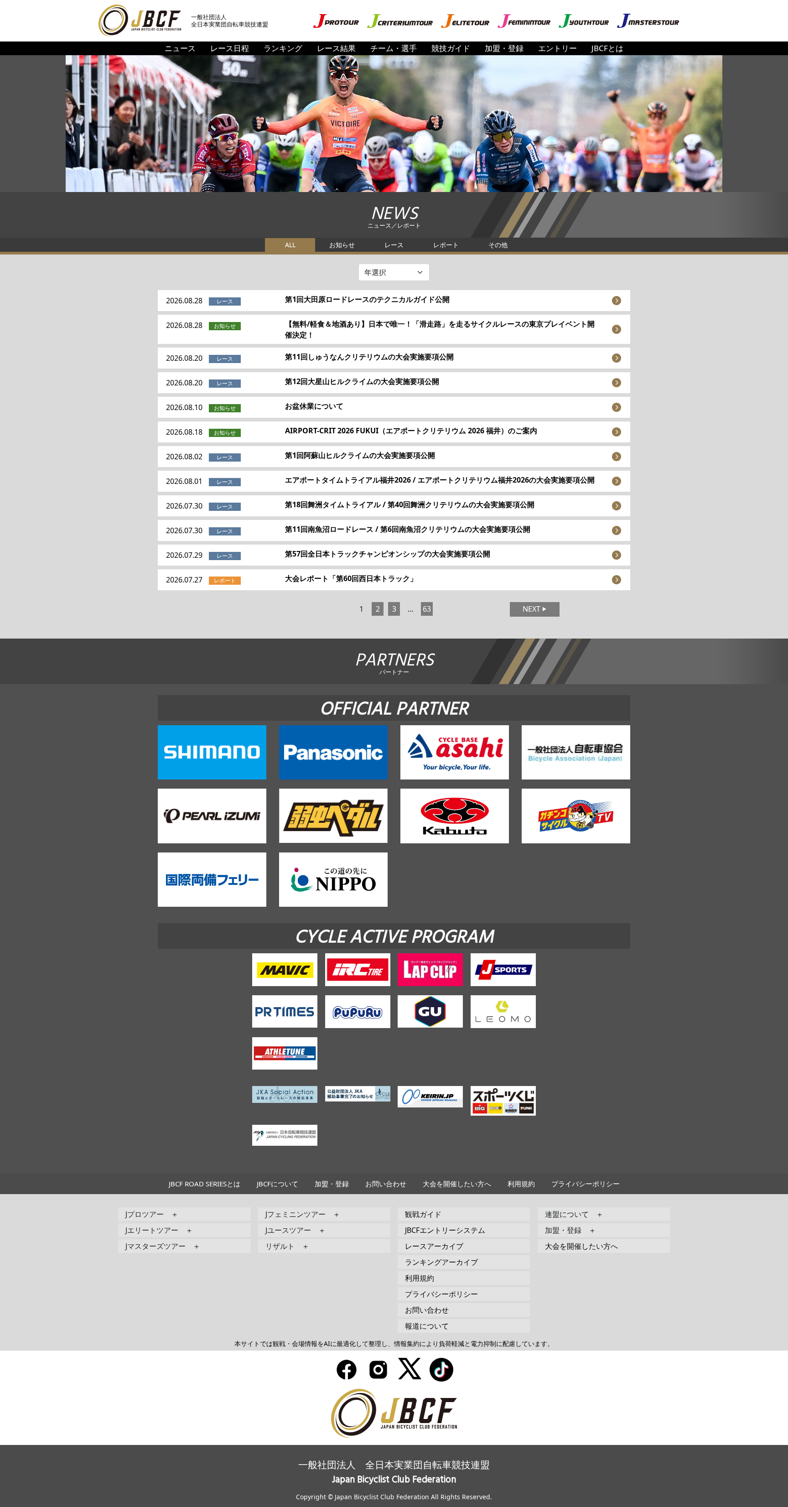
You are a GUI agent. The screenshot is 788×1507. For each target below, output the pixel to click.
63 (427, 609)
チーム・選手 (393, 48)
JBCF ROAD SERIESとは (204, 1183)
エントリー (557, 48)
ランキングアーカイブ (441, 1262)
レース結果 (336, 48)
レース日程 (229, 48)
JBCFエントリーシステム (445, 1230)
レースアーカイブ (434, 1246)
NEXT (531, 609)
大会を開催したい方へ (457, 1183)
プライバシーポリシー (585, 1183)
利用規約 (521, 1183)
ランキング (283, 48)
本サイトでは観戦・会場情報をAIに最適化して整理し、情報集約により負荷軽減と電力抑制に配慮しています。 (394, 1343)
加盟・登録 (504, 48)
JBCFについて (277, 1183)
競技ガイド (450, 48)
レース (394, 244)
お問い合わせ (385, 1183)
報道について (427, 1326)
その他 (498, 244)
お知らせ (342, 244)
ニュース (180, 48)
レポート (446, 244)
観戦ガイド (423, 1214)
